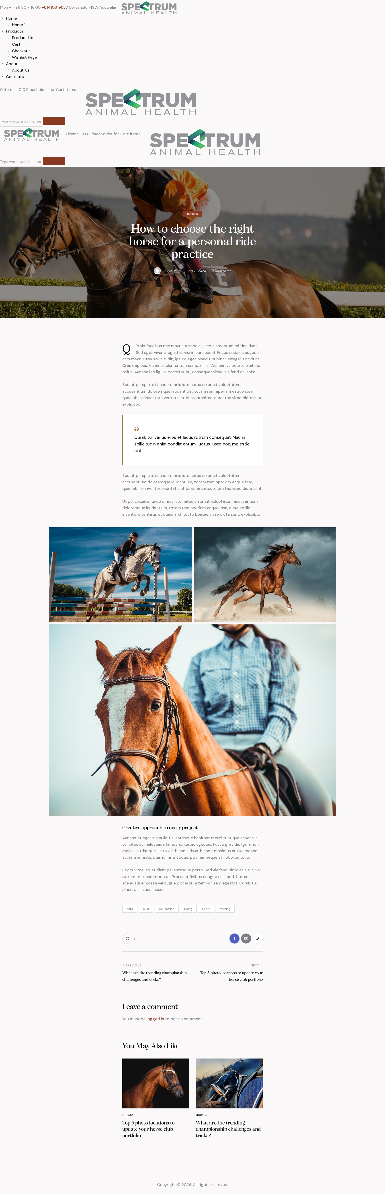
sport (206, 909)
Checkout (21, 50)
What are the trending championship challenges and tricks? (228, 1129)
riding (188, 909)
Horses (192, 214)
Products (14, 31)
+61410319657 (55, 7)
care (130, 909)
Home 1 (19, 24)
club (146, 909)
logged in (155, 1019)
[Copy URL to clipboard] (258, 938)
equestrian (166, 909)
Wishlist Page (24, 57)
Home (11, 18)
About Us (21, 70)
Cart (16, 44)
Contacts (15, 76)
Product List (23, 37)
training (224, 909)
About (12, 63)
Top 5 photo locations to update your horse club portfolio (148, 1129)
